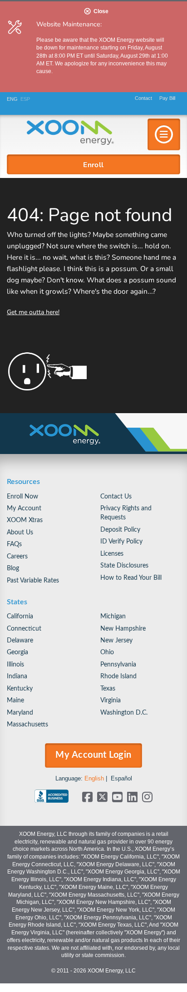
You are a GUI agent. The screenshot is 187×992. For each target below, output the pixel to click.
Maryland (20, 712)
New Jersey (116, 640)
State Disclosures (124, 565)
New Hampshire (123, 628)
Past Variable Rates (33, 580)
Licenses (111, 553)
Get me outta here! (33, 311)
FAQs (14, 544)
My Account (24, 508)
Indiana (17, 676)
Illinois (15, 664)
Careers (17, 556)
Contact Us (116, 496)
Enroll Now (22, 496)
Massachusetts (27, 724)
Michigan (113, 616)
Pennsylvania (118, 664)
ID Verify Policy (121, 541)
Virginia (110, 700)
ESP (25, 99)
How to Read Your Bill (131, 577)
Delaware (20, 640)
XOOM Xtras (25, 520)
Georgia (17, 652)
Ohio (107, 652)
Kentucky (20, 688)
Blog (13, 568)
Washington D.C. (124, 712)
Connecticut (24, 628)
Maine (15, 700)
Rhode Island (118, 676)
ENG (12, 99)
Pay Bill (167, 98)
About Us (20, 532)
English (94, 778)
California (20, 616)
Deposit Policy (120, 529)
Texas (107, 688)
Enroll (93, 164)
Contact (143, 98)
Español (121, 778)
